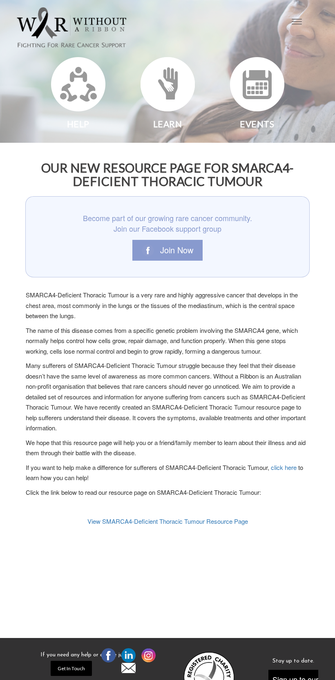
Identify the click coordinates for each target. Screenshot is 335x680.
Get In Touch (71, 668)
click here (284, 467)
